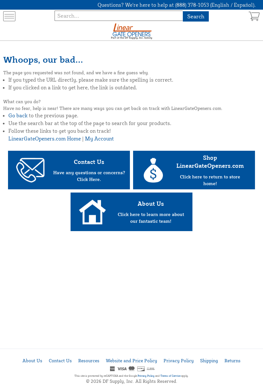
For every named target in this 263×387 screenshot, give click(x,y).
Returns (233, 360)
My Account (99, 138)
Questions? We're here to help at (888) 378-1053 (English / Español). (177, 5)
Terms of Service (170, 375)
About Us (32, 360)
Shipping (209, 360)
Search (195, 16)
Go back (18, 115)
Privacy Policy (179, 360)
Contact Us (60, 360)
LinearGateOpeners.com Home (44, 138)
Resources (88, 360)
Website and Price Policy (131, 360)
